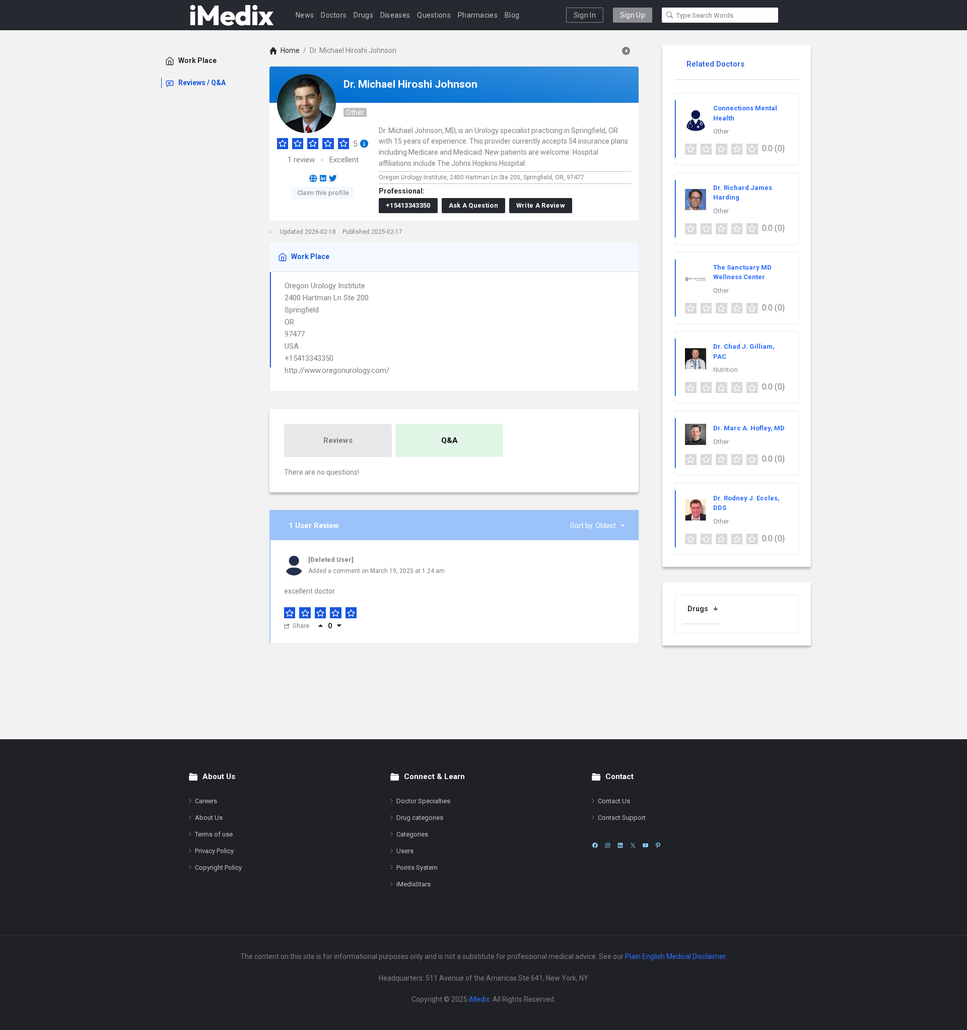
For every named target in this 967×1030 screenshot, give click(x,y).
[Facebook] (595, 845)
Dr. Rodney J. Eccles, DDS (746, 503)
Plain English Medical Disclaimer (675, 956)
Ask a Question (473, 205)
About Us (209, 817)
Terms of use (214, 834)
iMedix (479, 999)
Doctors (334, 15)
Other (355, 112)
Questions (434, 15)
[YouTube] (645, 845)
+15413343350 (408, 205)
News (305, 15)
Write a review (540, 205)
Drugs (363, 15)
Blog (512, 15)
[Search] (670, 15)
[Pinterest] (658, 845)
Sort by (593, 526)
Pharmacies (478, 15)
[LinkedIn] (620, 845)
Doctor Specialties (423, 801)
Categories (412, 834)
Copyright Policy (218, 867)
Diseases (395, 15)
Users (404, 851)
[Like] (320, 626)
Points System (417, 867)
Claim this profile (323, 193)
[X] (633, 845)
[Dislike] (339, 626)
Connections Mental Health (745, 113)
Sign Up (632, 15)
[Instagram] (607, 845)
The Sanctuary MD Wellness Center (742, 272)
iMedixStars (413, 884)
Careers (206, 801)
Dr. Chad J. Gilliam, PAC (744, 351)
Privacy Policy (214, 851)
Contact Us (614, 801)
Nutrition (725, 369)
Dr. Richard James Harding (742, 193)
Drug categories (419, 817)
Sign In (585, 15)
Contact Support (622, 817)
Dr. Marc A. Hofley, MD (749, 428)
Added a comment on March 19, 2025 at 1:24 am (376, 570)
